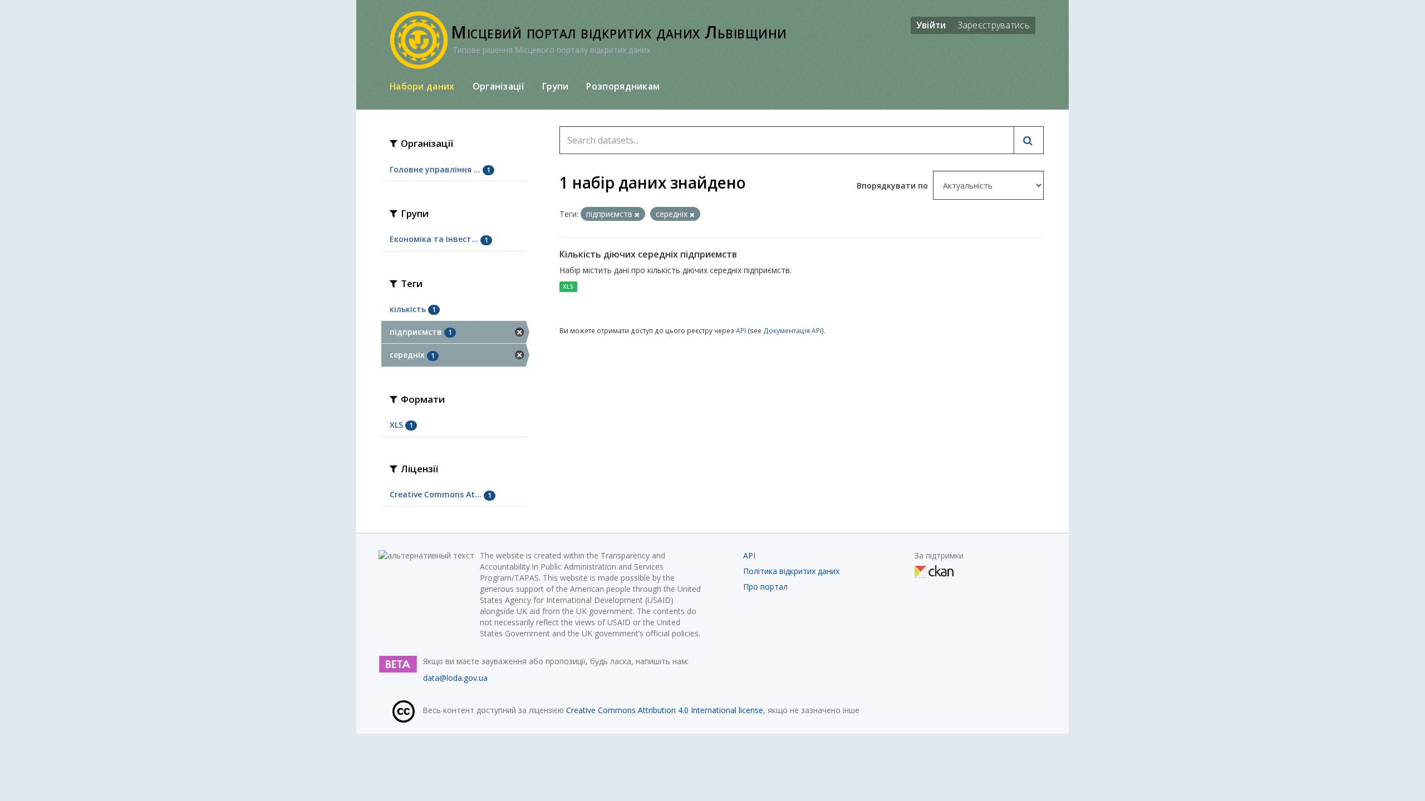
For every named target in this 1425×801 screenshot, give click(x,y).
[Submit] (1029, 140)
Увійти (931, 25)
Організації (498, 86)
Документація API (792, 330)
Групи (555, 86)
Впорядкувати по (893, 185)
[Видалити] (637, 214)
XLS (568, 286)
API (741, 330)
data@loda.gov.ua (455, 678)
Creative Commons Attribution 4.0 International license (664, 710)
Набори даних (422, 86)
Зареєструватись (993, 25)
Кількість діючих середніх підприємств (648, 254)
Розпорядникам (623, 86)
